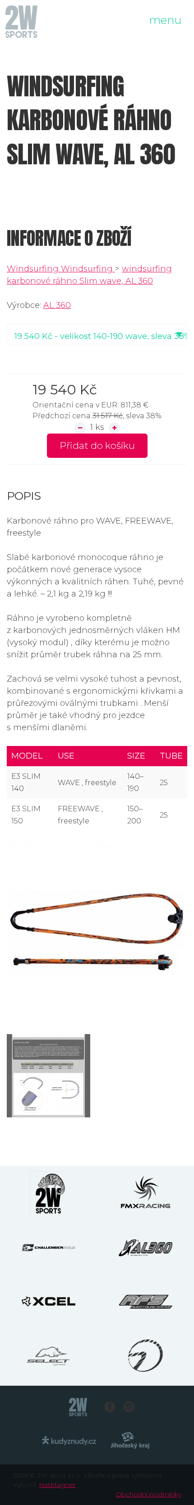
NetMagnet (57, 1485)
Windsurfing (34, 269)
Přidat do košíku (97, 445)
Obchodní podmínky (148, 1494)
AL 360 (57, 305)
